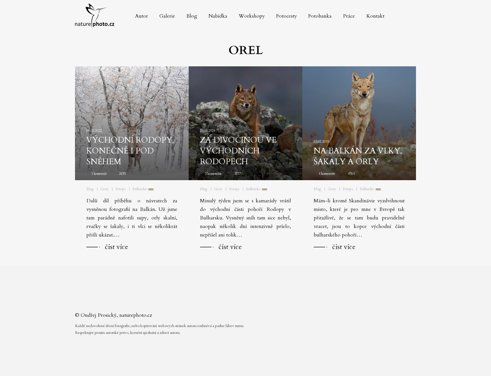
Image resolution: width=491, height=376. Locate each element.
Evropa (120, 189)
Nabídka (218, 16)
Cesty (104, 189)
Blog (191, 16)
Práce (349, 16)
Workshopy (252, 16)
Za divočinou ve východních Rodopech (238, 151)
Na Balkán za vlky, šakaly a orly (358, 156)
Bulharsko (139, 189)
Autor (141, 16)
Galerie (167, 16)
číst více (116, 247)
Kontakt (375, 16)
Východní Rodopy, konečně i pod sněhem (130, 151)
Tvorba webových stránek (247, 364)
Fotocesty (286, 16)
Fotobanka (320, 16)
